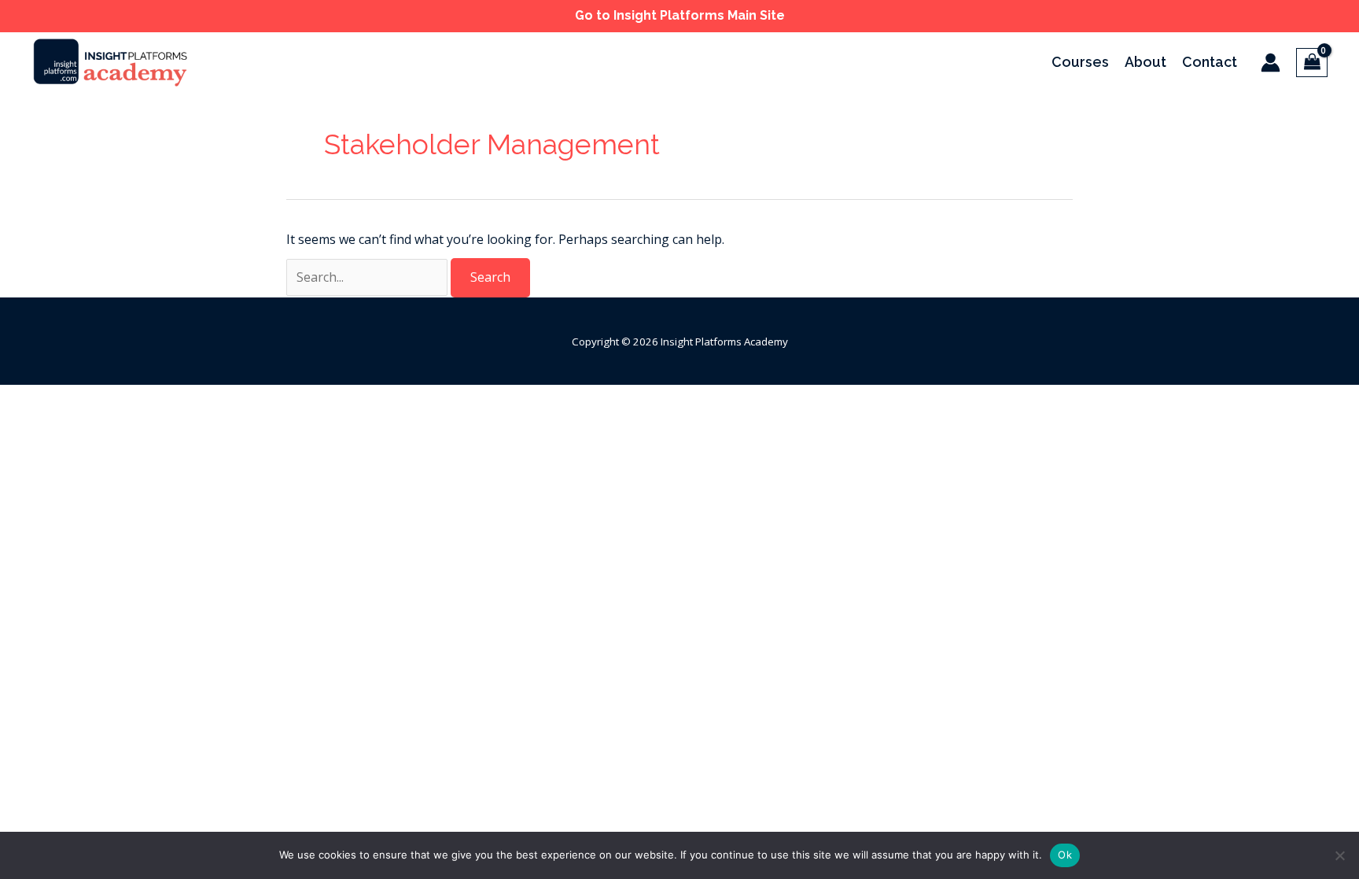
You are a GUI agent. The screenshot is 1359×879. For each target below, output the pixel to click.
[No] (1339, 855)
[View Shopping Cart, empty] (1312, 62)
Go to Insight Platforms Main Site (680, 15)
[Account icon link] (1270, 62)
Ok (1065, 854)
